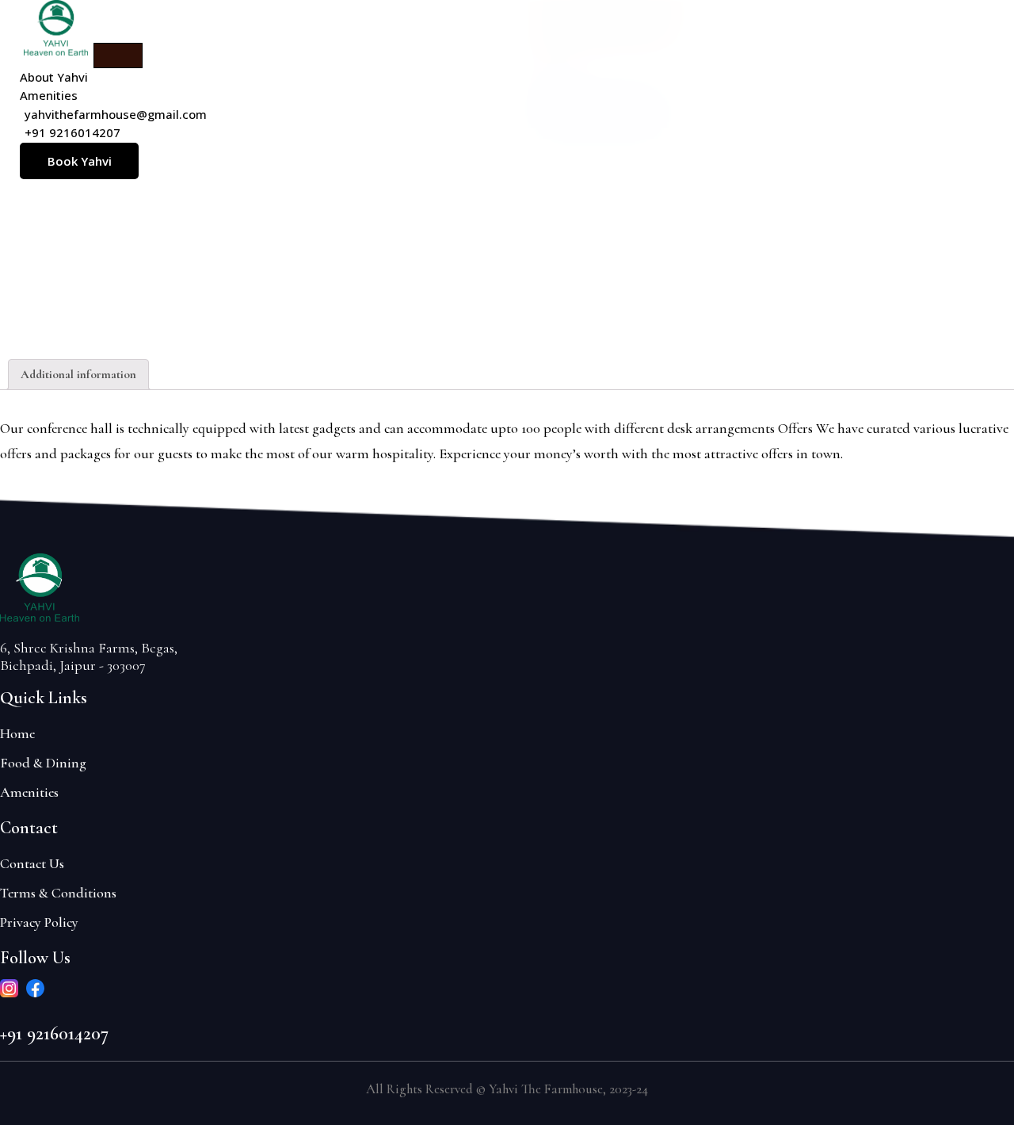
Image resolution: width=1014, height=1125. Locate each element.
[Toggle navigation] (118, 55)
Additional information (78, 374)
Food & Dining (43, 762)
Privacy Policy (39, 922)
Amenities (29, 792)
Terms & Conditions (58, 892)
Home (17, 733)
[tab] (78, 375)
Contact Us (32, 863)
